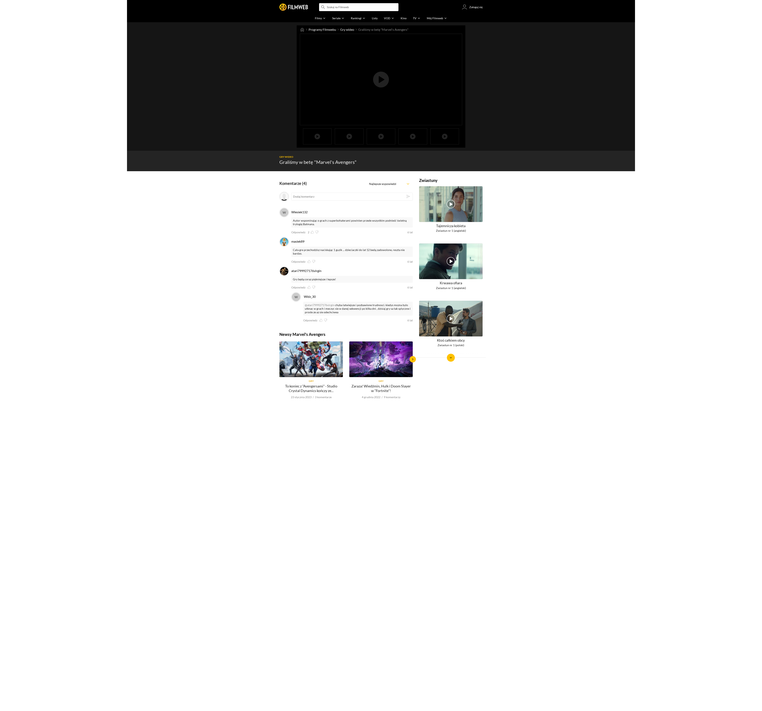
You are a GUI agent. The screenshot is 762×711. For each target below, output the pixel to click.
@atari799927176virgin (319, 305)
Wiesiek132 (299, 212)
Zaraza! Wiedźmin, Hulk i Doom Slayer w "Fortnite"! (381, 388)
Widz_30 (310, 296)
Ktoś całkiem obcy (451, 340)
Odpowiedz (298, 232)
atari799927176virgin (306, 271)
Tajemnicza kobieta (451, 226)
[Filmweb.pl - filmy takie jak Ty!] (293, 7)
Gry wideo (347, 29)
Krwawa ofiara (451, 283)
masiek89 (297, 241)
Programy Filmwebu (322, 29)
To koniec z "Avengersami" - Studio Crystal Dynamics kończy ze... (311, 388)
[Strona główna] (302, 29)
